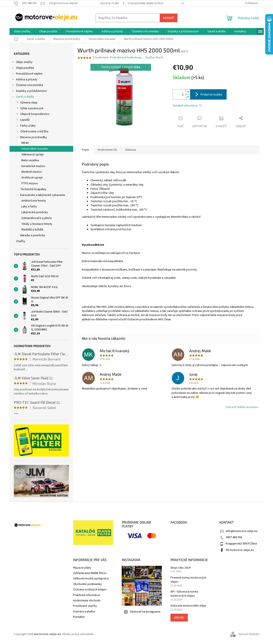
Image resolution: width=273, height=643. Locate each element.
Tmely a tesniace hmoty (36, 224)
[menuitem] (22, 31)
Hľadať (168, 18)
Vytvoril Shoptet (248, 634)
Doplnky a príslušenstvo (31, 91)
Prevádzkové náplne (29, 74)
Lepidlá (25, 120)
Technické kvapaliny (33, 189)
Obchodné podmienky (87, 584)
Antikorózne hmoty (33, 201)
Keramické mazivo (33, 166)
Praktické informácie (86, 595)
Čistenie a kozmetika (29, 85)
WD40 (24, 143)
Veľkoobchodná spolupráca (91, 578)
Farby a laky (28, 126)
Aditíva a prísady (26, 79)
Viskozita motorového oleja (188, 606)
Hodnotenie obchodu (86, 600)
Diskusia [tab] (130, 150)
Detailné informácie (185, 105)
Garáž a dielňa (25, 97)
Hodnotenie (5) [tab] (107, 150)
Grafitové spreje (32, 177)
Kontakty (79, 617)
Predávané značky (85, 606)
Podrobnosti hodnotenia (126, 58)
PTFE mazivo (29, 183)
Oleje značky (24, 62)
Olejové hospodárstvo (34, 114)
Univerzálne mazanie (34, 149)
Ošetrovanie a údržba (34, 131)
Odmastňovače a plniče (36, 218)
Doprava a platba (84, 611)
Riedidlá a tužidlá (32, 229)
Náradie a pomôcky (32, 235)
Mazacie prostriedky (33, 137)
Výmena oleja (28, 102)
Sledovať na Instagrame (145, 612)
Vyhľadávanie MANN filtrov (146, 3)
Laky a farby (29, 206)
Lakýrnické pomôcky (34, 212)
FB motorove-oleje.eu (240, 550)
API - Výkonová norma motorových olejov (184, 594)
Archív (179, 617)
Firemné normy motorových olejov (188, 580)
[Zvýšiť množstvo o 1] (188, 91)
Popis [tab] (85, 150)
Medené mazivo (31, 172)
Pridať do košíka (211, 94)
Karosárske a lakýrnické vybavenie (42, 195)
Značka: (154, 57)
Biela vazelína (30, 160)
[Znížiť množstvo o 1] (188, 96)
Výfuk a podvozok (31, 108)
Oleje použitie (25, 68)
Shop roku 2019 (180, 568)
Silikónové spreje (32, 154)
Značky (20, 241)
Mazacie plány (109, 3)
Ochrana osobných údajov (90, 589)
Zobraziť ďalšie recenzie (241, 407)
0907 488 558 (234, 537)
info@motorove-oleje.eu (241, 531)
